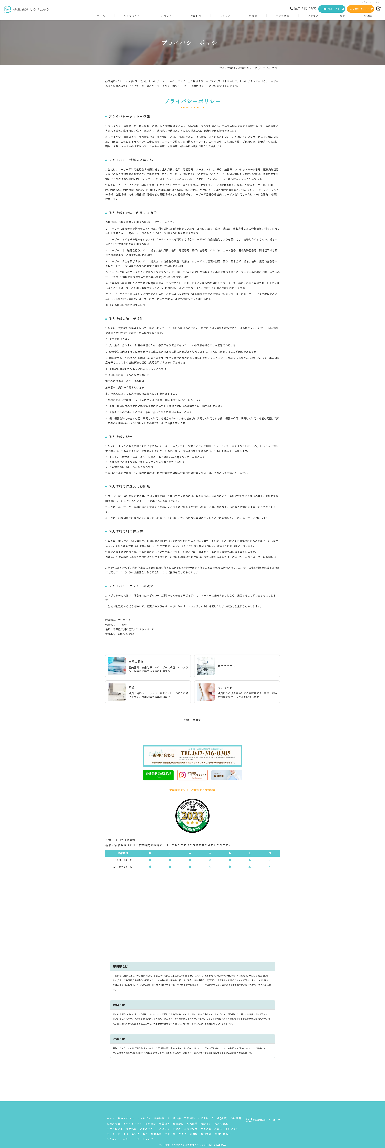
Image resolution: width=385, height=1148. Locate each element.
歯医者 (197, 720)
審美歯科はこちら (360, 8)
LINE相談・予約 (331, 8)
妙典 (186, 720)
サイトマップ (145, 1139)
